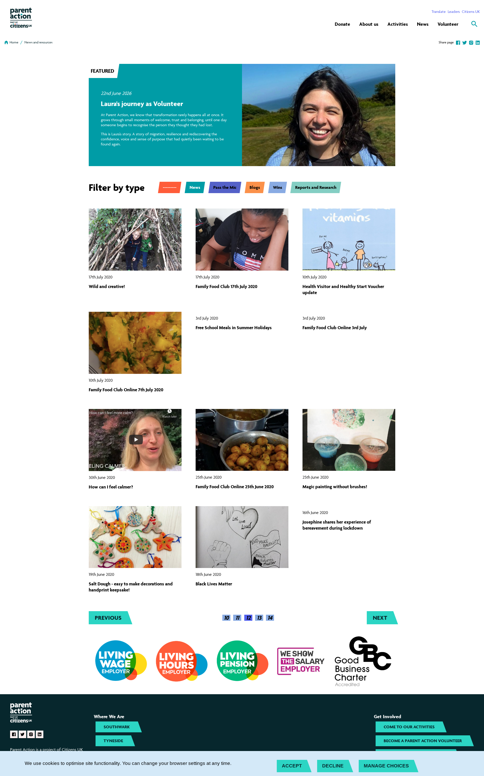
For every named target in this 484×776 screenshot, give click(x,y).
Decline (333, 765)
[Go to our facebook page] (14, 734)
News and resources (38, 42)
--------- (169, 187)
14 (269, 618)
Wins (277, 187)
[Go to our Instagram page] (31, 734)
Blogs (255, 187)
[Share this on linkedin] (477, 42)
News (423, 24)
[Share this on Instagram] (471, 42)
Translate (438, 11)
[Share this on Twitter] (464, 42)
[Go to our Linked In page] (39, 734)
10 (226, 618)
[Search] (474, 24)
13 (259, 618)
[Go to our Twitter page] (22, 734)
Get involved (387, 716)
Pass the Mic (224, 187)
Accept (292, 765)
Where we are (109, 716)
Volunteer (448, 24)
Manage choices (386, 765)
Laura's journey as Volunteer (142, 103)
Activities (397, 24)
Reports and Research (315, 187)
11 (237, 618)
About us (368, 24)
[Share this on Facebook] (458, 42)
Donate (342, 24)
